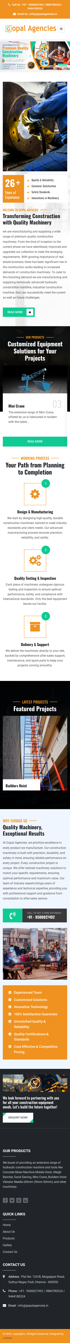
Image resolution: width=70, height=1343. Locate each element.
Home (7, 1225)
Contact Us (10, 1252)
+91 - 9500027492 (41, 917)
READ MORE (15, 312)
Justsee (7, 1337)
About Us (9, 1231)
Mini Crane (16, 406)
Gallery (7, 1245)
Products (9, 1238)
